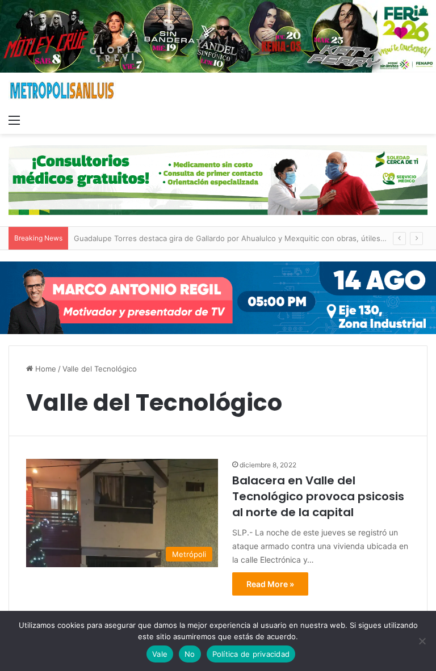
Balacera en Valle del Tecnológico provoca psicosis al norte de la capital (318, 496)
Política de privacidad (251, 654)
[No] (421, 641)
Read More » (270, 584)
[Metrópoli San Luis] (62, 90)
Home (44, 368)
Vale (159, 654)
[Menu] (14, 119)
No (190, 654)
